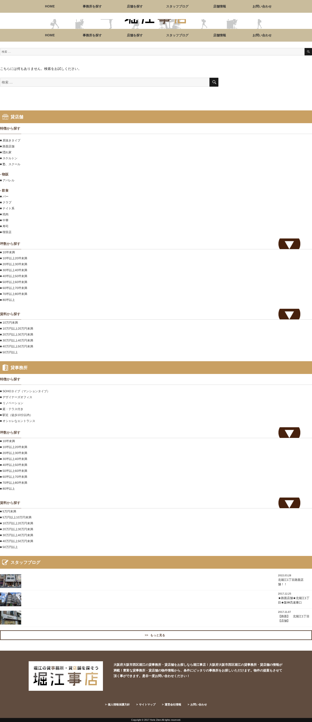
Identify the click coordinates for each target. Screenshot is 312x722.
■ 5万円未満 (8, 511)
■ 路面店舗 (7, 146)
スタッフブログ (177, 6)
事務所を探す (92, 6)
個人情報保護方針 (117, 704)
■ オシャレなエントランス (17, 421)
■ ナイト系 (7, 208)
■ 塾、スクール (10, 164)
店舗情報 (219, 6)
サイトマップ (146, 704)
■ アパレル (7, 180)
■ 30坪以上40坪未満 (13, 270)
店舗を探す (135, 6)
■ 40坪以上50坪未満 (13, 276)
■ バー (4, 196)
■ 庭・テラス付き (11, 409)
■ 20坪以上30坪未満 (13, 264)
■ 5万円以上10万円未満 (15, 517)
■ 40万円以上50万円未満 (16, 346)
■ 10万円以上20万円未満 (16, 328)
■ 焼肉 (4, 214)
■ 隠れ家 (5, 152)
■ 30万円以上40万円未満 (16, 340)
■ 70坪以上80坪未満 (13, 294)
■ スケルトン (8, 158)
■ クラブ (5, 202)
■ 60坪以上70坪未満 (13, 288)
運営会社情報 (171, 704)
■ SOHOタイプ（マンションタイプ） (25, 391)
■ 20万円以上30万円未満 (16, 334)
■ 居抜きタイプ (10, 140)
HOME (50, 6)
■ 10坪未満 (7, 252)
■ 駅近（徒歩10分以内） (16, 415)
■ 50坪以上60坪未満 (13, 282)
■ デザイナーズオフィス (16, 397)
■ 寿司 (4, 226)
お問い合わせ (262, 6)
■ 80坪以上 (7, 300)
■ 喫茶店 (5, 232)
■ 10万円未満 (9, 322)
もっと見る (155, 635)
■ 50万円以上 (9, 352)
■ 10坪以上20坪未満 (13, 258)
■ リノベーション (11, 403)
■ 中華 (4, 220)
